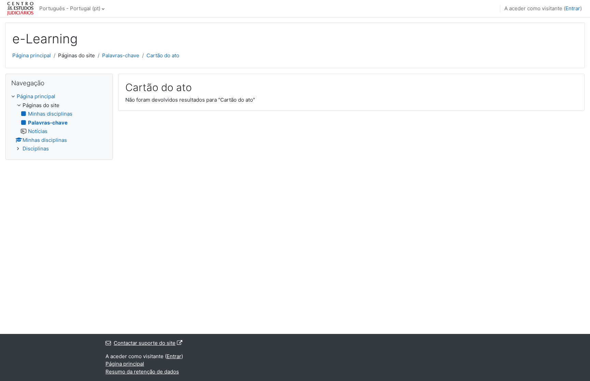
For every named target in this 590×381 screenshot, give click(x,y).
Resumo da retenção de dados (142, 371)
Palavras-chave (120, 55)
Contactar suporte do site (144, 343)
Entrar (572, 8)
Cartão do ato (162, 55)
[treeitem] (59, 123)
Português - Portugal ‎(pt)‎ (69, 8)
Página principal (31, 55)
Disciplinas (36, 148)
